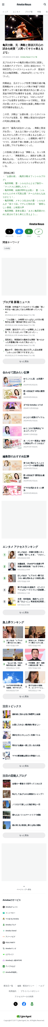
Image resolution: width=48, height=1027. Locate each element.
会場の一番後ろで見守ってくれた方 (27, 783)
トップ (5, 11)
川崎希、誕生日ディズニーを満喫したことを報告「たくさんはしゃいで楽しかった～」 (24, 330)
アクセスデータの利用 (24, 996)
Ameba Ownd (11, 931)
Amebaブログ (11, 925)
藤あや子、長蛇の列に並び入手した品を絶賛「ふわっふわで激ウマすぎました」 (23, 351)
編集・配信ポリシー (25, 985)
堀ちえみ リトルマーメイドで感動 (26, 814)
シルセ (7, 248)
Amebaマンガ (11, 948)
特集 (39, 11)
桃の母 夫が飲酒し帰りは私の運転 (26, 825)
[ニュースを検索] (44, 4)
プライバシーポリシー (30, 991)
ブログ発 (29, 11)
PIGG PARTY (10, 942)
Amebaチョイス (12, 907)
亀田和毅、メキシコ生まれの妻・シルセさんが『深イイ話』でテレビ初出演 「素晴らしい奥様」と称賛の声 (24, 204)
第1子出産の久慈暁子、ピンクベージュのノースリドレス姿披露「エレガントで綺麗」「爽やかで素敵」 (31, 591)
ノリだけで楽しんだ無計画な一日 (26, 804)
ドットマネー (10, 913)
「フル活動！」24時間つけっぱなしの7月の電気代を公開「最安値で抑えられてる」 (24, 320)
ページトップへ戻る (24, 889)
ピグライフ (10, 954)
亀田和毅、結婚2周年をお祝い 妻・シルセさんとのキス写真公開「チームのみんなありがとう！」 (24, 193)
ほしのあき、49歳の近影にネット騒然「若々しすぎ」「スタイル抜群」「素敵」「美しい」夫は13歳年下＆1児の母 (31, 556)
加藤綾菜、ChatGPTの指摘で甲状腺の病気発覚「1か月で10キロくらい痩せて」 (31, 566)
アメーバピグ (10, 936)
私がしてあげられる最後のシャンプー (28, 794)
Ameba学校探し (12, 972)
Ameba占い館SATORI (14, 960)
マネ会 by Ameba (12, 919)
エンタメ (16, 11)
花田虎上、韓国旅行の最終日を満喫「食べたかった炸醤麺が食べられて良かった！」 (24, 340)
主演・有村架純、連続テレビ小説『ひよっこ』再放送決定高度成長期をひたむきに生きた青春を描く (31, 603)
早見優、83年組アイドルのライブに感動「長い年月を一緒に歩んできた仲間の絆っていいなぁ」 (25, 309)
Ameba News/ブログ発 (28, 57)
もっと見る (24, 361)
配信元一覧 (8, 985)
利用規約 (12, 991)
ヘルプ (41, 985)
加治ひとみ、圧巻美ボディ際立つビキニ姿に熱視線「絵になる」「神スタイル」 (37, 643)
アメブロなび (10, 966)
